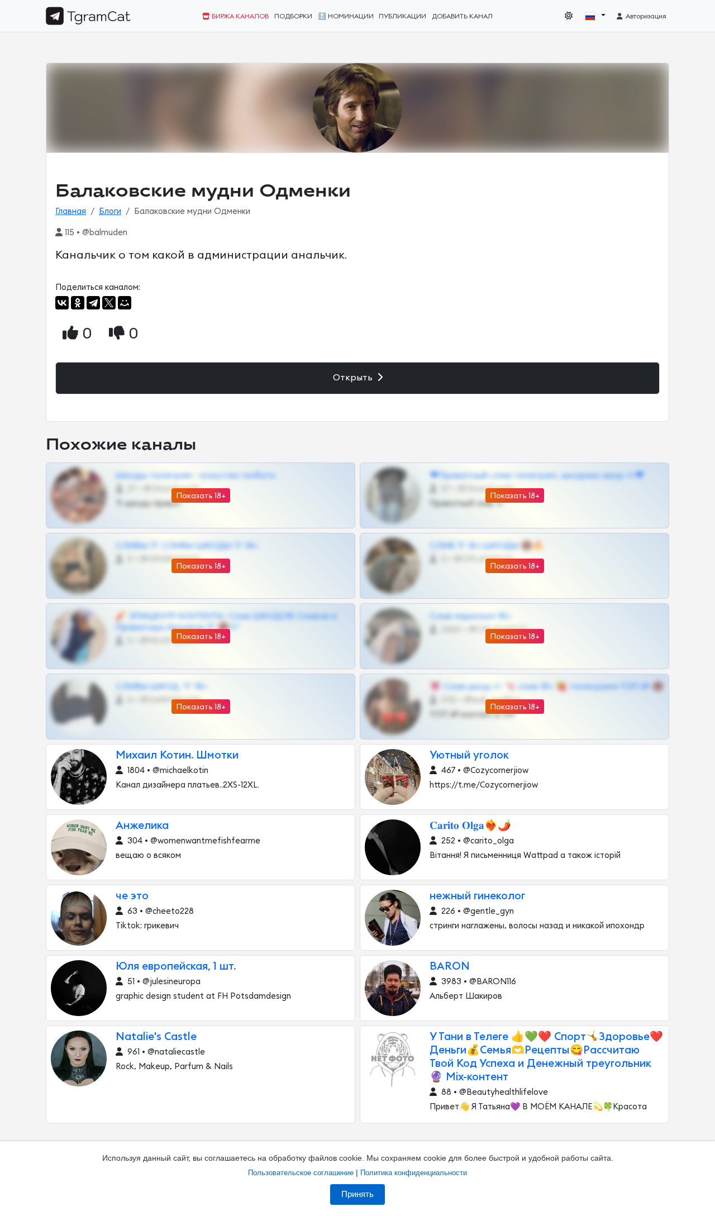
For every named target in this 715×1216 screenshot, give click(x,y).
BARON (450, 966)
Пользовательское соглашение (301, 1173)
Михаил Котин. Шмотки (177, 755)
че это (132, 896)
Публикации (402, 16)
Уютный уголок (469, 755)
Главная (70, 211)
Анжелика (142, 826)
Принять (357, 1194)
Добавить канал (462, 16)
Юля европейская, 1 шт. (176, 966)
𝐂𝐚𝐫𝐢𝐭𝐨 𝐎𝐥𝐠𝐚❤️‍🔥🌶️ (470, 826)
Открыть (354, 377)
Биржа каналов (239, 16)
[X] (109, 302)
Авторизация (645, 16)
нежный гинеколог (477, 896)
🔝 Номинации (346, 16)
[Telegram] (93, 302)
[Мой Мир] (124, 302)
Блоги (110, 211)
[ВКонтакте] (62, 302)
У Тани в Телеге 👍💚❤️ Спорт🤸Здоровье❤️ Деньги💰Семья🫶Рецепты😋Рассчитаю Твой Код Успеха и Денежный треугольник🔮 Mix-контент (546, 1057)
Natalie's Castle (156, 1037)
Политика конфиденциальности (413, 1173)
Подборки (293, 16)
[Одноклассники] (77, 302)
